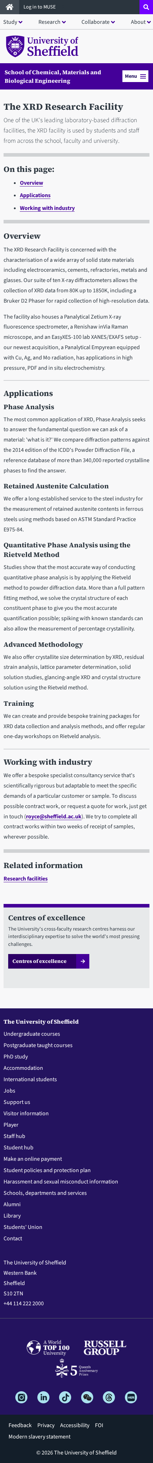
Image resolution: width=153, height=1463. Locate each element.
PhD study (16, 1057)
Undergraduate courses (32, 1034)
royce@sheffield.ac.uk (53, 816)
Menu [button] (131, 76)
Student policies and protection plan (47, 1170)
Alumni (12, 1204)
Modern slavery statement (39, 1437)
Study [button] (10, 22)
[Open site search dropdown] (146, 7)
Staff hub (14, 1136)
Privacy (45, 1425)
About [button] (138, 22)
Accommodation (23, 1068)
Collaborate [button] (95, 22)
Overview (31, 183)
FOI (99, 1425)
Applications (35, 195)
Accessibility (74, 1425)
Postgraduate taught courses (38, 1045)
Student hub (18, 1148)
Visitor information (26, 1113)
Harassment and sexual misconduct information (61, 1182)
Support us (17, 1102)
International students (30, 1079)
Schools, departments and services (45, 1193)
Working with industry (47, 208)
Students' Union (23, 1227)
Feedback (20, 1425)
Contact (13, 1238)
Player (11, 1125)
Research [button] (49, 22)
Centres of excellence (39, 961)
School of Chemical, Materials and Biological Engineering (53, 76)
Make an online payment (33, 1159)
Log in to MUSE (40, 7)
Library (12, 1216)
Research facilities (26, 879)
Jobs (9, 1091)
